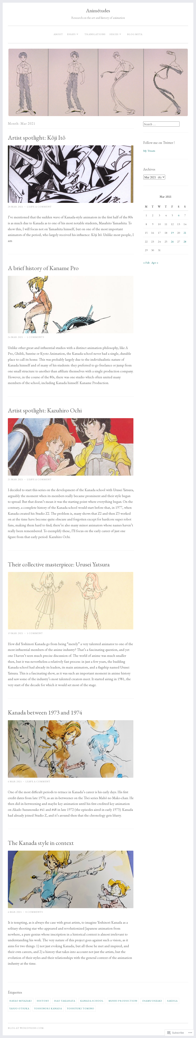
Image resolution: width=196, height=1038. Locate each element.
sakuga (172, 1000)
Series (113, 34)
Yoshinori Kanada (48, 1008)
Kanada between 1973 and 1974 (45, 712)
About (58, 34)
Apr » (154, 262)
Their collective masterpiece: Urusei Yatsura (59, 564)
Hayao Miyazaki (20, 1000)
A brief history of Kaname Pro (43, 268)
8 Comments (34, 911)
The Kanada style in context (41, 843)
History (43, 1000)
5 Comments (35, 337)
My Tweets (149, 150)
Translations (94, 34)
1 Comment (35, 633)
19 (172, 232)
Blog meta (134, 34)
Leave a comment (39, 206)
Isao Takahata (64, 1000)
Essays (71, 34)
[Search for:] (161, 124)
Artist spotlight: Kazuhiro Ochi (45, 410)
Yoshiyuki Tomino (80, 1008)
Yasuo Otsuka (19, 1008)
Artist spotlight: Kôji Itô (36, 138)
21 (185, 232)
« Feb (146, 262)
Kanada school (92, 1000)
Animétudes (98, 10)
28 (185, 241)
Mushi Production (123, 1000)
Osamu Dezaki (152, 1000)
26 (172, 241)
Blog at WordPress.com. (26, 1028)
